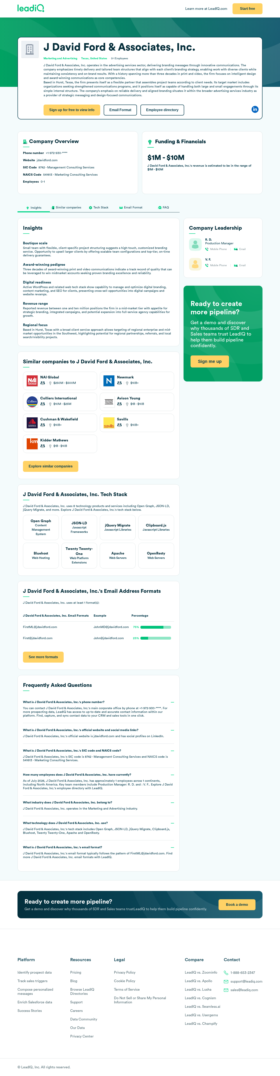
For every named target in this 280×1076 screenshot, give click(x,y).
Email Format (120, 110)
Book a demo (237, 904)
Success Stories (30, 1011)
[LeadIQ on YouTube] (260, 1067)
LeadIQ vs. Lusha (198, 989)
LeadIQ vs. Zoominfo (201, 972)
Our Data (77, 1028)
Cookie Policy (124, 981)
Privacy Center (82, 1036)
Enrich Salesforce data (35, 1002)
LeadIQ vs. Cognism (200, 998)
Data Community (83, 1019)
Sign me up (210, 361)
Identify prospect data (35, 972)
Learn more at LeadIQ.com (206, 8)
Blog (73, 981)
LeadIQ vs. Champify (201, 1023)
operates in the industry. (80, 805)
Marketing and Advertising (106, 808)
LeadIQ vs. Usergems (201, 1015)
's (95, 755)
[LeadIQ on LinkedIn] (256, 1067)
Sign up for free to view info (71, 110)
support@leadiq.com (246, 981)
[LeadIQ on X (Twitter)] (253, 1067)
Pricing (75, 972)
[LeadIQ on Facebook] (250, 1067)
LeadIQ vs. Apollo (198, 981)
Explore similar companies (51, 466)
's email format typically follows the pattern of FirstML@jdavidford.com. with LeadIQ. (97, 852)
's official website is (93, 733)
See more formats (43, 657)
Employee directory (162, 110)
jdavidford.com (104, 736)
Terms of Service (127, 989)
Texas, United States (94, 58)
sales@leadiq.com (244, 990)
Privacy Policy (124, 972)
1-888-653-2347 (243, 973)
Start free (247, 8)
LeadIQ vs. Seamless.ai (202, 1006)
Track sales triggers (32, 981)
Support (76, 1002)
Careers (76, 1011)
